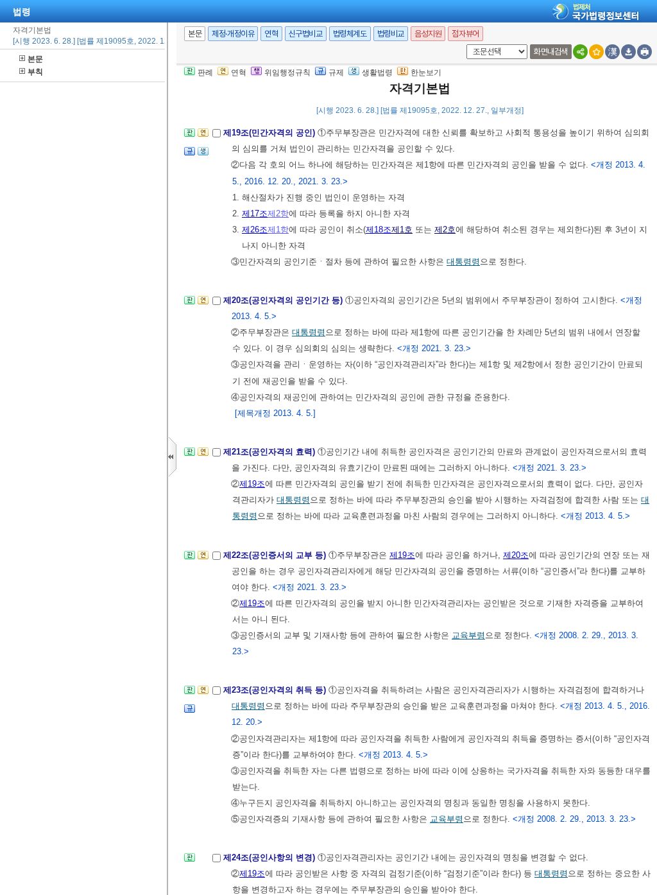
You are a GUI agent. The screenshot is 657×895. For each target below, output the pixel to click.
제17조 (255, 213)
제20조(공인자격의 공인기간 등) (284, 300)
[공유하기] (580, 51)
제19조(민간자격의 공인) (270, 132)
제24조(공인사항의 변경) (270, 857)
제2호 (445, 229)
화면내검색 (551, 51)
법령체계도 (350, 34)
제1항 (278, 229)
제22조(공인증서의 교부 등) (275, 555)
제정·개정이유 (233, 34)
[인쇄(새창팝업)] (644, 51)
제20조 (516, 555)
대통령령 (463, 261)
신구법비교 (306, 34)
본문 (35, 59)
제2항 (278, 213)
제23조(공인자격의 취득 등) (275, 690)
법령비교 (390, 34)
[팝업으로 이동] (203, 155)
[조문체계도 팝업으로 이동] (189, 136)
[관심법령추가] (596, 51)
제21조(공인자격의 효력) (270, 451)
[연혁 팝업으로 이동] (203, 136)
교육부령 (468, 635)
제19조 (252, 484)
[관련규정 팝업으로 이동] (189, 155)
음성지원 (427, 34)
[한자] (612, 51)
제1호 (402, 229)
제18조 (378, 229)
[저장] (628, 51)
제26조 (255, 229)
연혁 (271, 34)
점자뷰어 (465, 34)
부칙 (35, 71)
